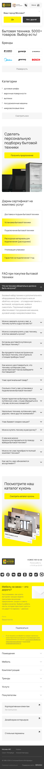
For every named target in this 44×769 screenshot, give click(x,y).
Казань (18, 749)
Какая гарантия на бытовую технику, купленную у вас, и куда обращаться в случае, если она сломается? (20, 401)
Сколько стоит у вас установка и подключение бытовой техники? (17, 389)
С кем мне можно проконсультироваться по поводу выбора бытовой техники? (18, 440)
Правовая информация (10, 765)
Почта (4, 616)
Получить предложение (22, 155)
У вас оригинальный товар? (15, 380)
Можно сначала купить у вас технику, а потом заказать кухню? (19, 332)
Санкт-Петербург (8, 753)
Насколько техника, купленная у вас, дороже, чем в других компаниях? (19, 412)
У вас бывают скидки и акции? (16, 421)
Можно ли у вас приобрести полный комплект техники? (19, 451)
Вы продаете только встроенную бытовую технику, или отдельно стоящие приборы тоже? (17, 354)
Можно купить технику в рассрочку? (19, 429)
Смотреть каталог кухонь (22, 496)
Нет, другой (31, 20)
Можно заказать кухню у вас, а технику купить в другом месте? (17, 322)
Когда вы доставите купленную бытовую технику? (17, 343)
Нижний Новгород (22, 753)
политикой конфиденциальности (18, 642)
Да (12, 20)
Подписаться (22, 628)
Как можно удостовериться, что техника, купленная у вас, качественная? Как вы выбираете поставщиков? (17, 368)
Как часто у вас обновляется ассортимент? (15, 462)
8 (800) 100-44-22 (25, 5)
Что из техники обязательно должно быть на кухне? (19, 287)
